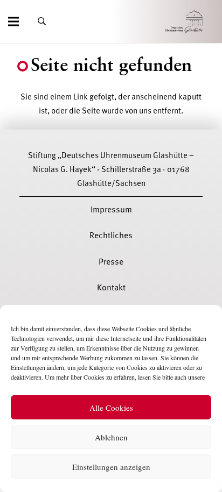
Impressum (111, 210)
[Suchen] (42, 21)
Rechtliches (111, 235)
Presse (111, 262)
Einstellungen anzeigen (111, 466)
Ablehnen (111, 437)
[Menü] (13, 21)
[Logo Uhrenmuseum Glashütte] (199, 22)
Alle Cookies (111, 407)
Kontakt (111, 288)
